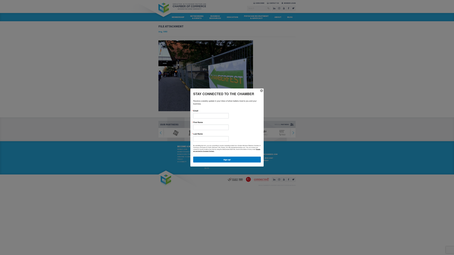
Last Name (198, 134)
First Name (198, 122)
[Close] (261, 90)
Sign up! (227, 159)
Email (195, 111)
